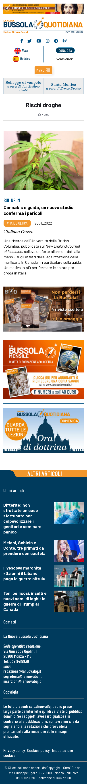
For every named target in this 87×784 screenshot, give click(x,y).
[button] (43, 70)
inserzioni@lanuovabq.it (22, 681)
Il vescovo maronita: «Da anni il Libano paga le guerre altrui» (24, 573)
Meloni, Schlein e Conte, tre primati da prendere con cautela (24, 548)
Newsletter (64, 59)
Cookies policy (38, 750)
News (25, 50)
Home (45, 114)
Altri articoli (44, 473)
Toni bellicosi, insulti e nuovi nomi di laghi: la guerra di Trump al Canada (25, 601)
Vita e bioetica (17, 223)
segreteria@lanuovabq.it (22, 676)
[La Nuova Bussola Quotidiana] (43, 24)
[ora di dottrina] (43, 430)
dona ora (65, 50)
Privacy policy (14, 750)
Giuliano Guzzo (18, 231)
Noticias (25, 58)
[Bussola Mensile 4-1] (43, 309)
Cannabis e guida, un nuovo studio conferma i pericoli (39, 210)
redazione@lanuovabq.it (22, 671)
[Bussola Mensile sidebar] (43, 369)
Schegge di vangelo (23, 82)
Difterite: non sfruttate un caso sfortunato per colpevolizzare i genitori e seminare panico (22, 518)
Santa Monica (63, 84)
